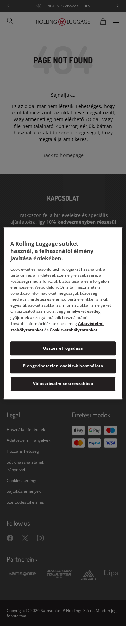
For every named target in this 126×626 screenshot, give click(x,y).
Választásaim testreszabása (63, 383)
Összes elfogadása (63, 348)
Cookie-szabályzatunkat (73, 330)
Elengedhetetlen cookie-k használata (63, 366)
